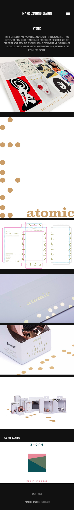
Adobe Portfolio (42, 502)
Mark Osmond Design (37, 13)
